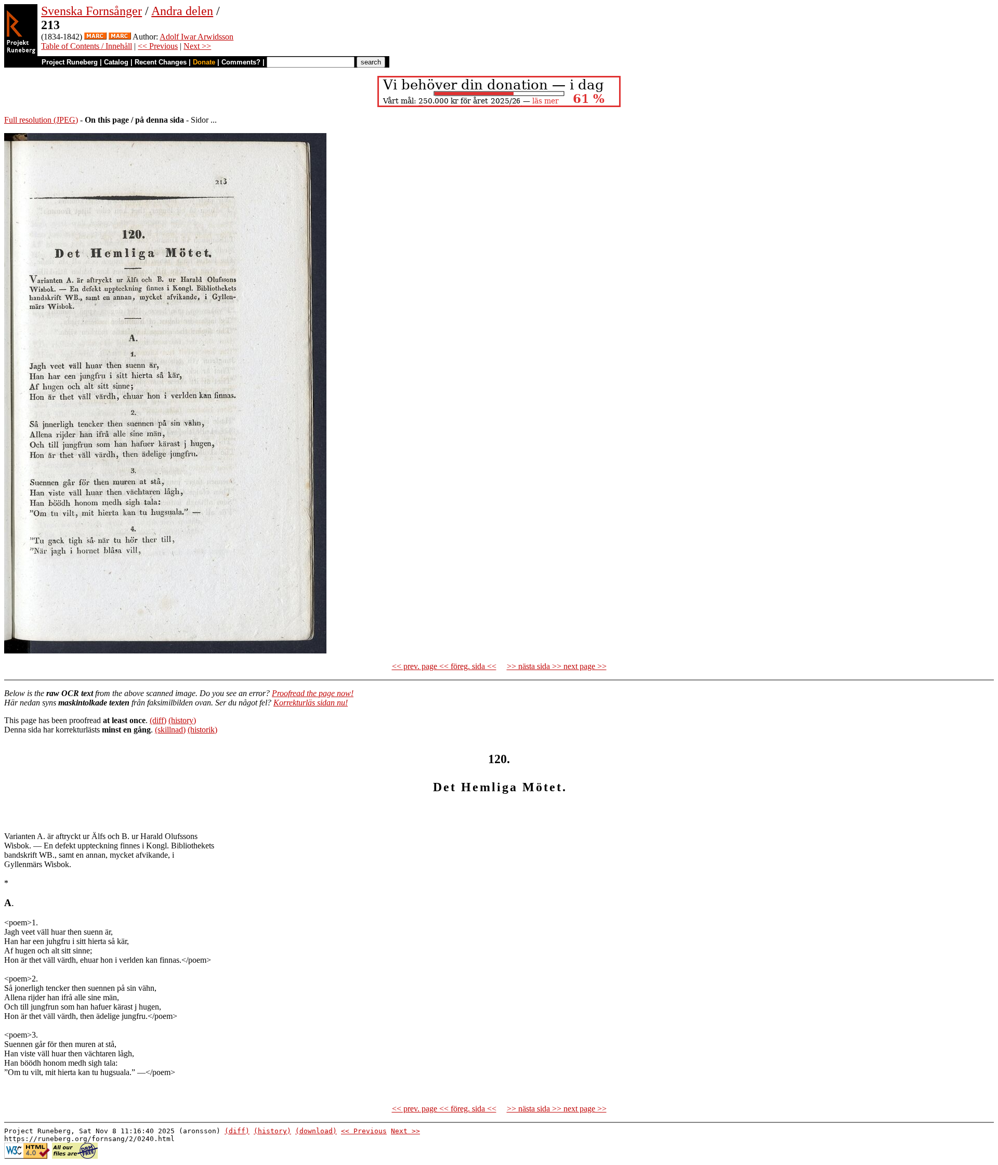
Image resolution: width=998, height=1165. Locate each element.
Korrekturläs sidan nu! (310, 702)
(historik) (202, 729)
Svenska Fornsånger (91, 11)
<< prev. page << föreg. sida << (444, 666)
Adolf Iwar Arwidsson (196, 36)
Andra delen (182, 11)
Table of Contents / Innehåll (86, 46)
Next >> (197, 46)
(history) (182, 720)
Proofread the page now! (312, 693)
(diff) (158, 720)
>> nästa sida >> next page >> (557, 666)
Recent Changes (161, 62)
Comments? (240, 62)
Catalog (116, 62)
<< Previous (158, 46)
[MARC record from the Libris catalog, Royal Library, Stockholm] (95, 36)
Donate (204, 62)
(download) (316, 1131)
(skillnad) (170, 729)
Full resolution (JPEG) (41, 119)
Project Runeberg (70, 62)
